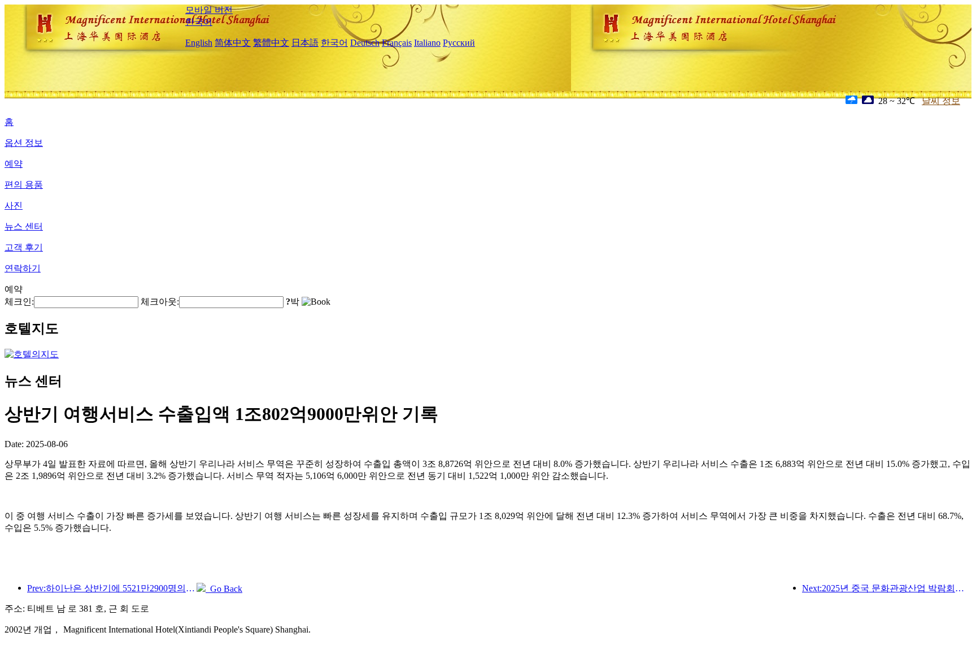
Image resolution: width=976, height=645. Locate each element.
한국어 (198, 22)
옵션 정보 (24, 143)
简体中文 (233, 42)
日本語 (305, 42)
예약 (14, 163)
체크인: (19, 301)
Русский (459, 42)
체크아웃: (160, 301)
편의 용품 (24, 184)
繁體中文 (271, 42)
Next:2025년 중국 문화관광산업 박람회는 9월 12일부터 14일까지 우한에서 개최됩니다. (886, 588)
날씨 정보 (941, 101)
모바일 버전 (209, 10)
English (198, 42)
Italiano (427, 42)
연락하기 (23, 268)
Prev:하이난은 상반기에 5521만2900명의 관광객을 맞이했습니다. (112, 588)
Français (397, 42)
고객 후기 (24, 247)
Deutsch (365, 42)
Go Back (224, 589)
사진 (14, 205)
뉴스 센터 (24, 226)
